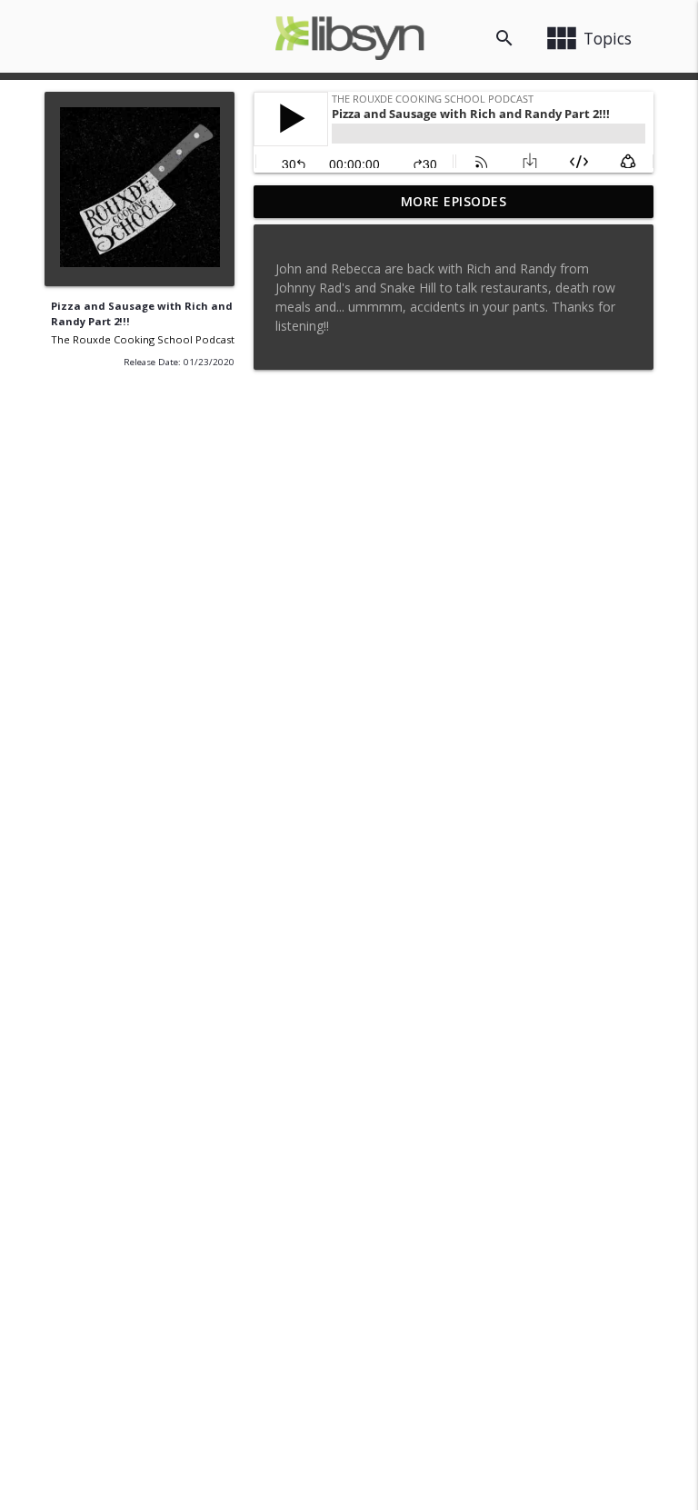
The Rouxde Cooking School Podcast (142, 339)
